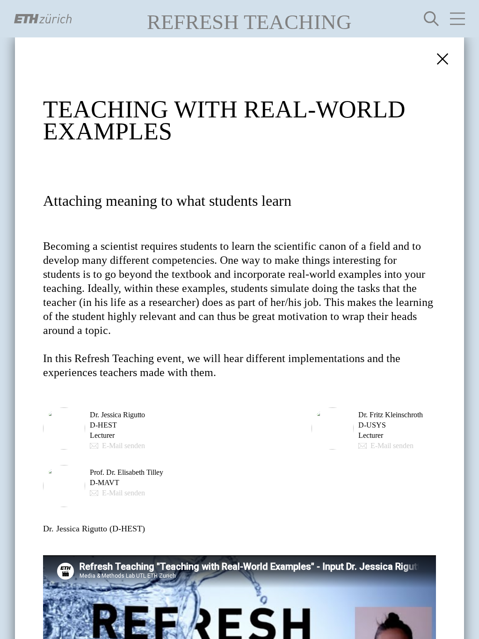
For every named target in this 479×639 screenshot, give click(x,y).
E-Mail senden (123, 446)
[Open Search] (431, 18)
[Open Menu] (457, 18)
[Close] (442, 59)
